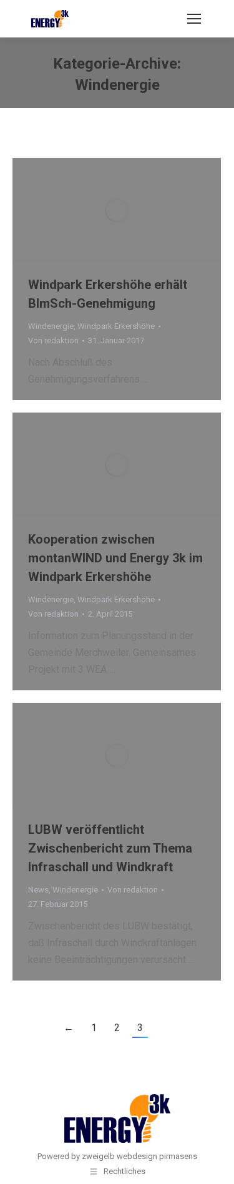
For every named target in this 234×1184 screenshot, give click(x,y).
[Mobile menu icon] (194, 18)
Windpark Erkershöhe (116, 326)
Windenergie (51, 326)
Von (53, 340)
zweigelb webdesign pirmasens (139, 1156)
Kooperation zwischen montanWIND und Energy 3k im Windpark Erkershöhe (115, 558)
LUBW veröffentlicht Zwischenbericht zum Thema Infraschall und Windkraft (110, 848)
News (38, 889)
